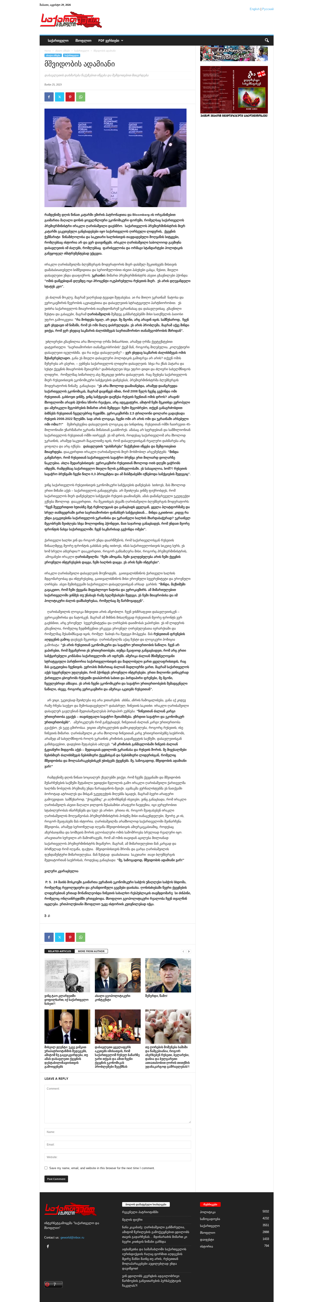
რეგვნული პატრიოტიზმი (140, 1212)
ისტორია (206, 1246)
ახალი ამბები (62, 50)
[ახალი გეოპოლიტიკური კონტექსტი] (118, 975)
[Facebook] (49, 96)
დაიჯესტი (207, 1239)
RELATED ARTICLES (59, 951)
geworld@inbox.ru (72, 1237)
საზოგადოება (210, 1219)
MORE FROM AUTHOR (91, 951)
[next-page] (189, 951)
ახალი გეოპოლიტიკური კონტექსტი (112, 998)
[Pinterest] (70, 96)
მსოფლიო (83, 40)
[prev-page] (183, 951)
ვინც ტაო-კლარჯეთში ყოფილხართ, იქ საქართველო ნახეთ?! (66, 1000)
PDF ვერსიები (108, 40)
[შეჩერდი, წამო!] (168, 975)
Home (47, 50)
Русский (268, 9)
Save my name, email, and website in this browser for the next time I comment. (102, 1168)
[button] (267, 41)
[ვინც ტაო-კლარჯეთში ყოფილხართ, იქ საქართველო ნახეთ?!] (67, 975)
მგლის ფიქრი (132, 1219)
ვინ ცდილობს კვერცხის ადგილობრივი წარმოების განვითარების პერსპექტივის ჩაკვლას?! (151, 1280)
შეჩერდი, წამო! (156, 996)
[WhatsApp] (80, 96)
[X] (59, 96)
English (255, 9)
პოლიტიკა (208, 1212)
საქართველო (58, 40)
